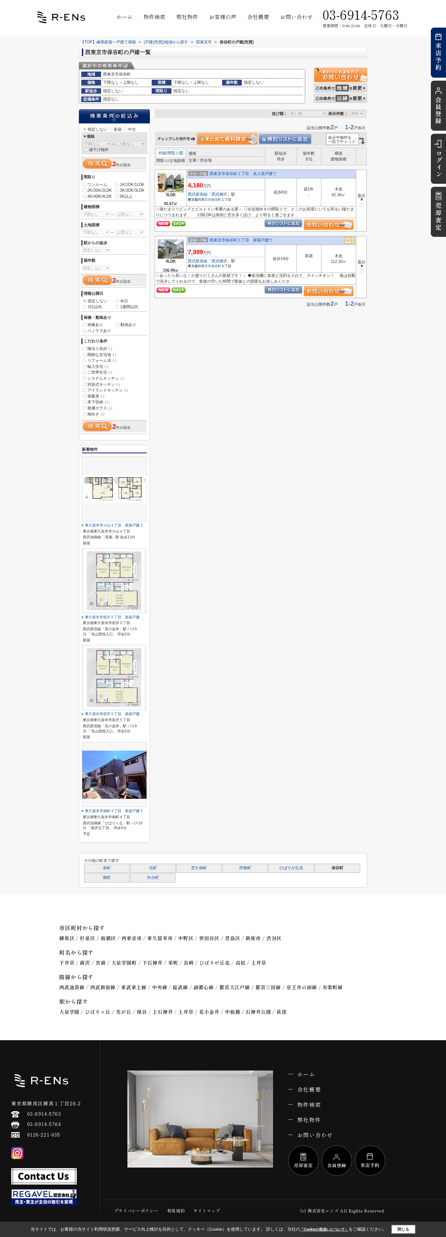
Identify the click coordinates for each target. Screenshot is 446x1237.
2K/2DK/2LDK (99, 190)
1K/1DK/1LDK (132, 184)
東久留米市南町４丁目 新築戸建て (114, 811)
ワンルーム (97, 184)
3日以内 (95, 306)
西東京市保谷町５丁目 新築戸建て (241, 240)
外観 (162, 153)
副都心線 (204, 987)
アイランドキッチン (107, 390)
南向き (95, 414)
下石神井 (152, 962)
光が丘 (123, 1011)
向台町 (153, 878)
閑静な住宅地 (101, 354)
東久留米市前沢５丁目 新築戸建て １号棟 (121, 714)
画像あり (95, 324)
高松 (240, 962)
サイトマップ (206, 1211)
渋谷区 (274, 938)
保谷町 (216, 199)
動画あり (128, 324)
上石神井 (162, 1011)
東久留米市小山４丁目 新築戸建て (114, 525)
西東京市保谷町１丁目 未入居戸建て (243, 173)
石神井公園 (258, 1011)
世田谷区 (209, 938)
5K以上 (126, 196)
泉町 (107, 868)
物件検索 (154, 17)
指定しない (97, 129)
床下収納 (97, 402)
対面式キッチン (103, 384)
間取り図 (175, 153)
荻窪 (281, 1011)
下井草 (66, 962)
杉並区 (87, 938)
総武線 (180, 987)
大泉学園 (69, 1011)
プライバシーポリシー (136, 1211)
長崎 (189, 962)
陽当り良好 (99, 348)
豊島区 (232, 938)
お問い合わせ (296, 17)
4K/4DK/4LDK (99, 196)
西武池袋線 (72, 987)
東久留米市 (160, 938)
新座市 (253, 938)
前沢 (85, 962)
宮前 (101, 962)
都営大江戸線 (234, 987)
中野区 (185, 938)
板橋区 (108, 938)
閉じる (403, 1229)
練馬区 (66, 938)
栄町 (173, 962)
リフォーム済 (101, 360)
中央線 (159, 987)
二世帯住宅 (99, 372)
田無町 (245, 868)
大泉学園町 (124, 962)
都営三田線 (268, 987)
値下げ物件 (99, 149)
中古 (132, 129)
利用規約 (176, 1211)
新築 (118, 129)
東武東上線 (134, 987)
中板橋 (232, 1011)
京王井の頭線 (301, 987)
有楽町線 (333, 987)
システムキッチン (105, 378)
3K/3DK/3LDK (132, 190)
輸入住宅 (97, 366)
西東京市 (204, 199)
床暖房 (95, 396)
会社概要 (258, 17)
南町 (107, 878)
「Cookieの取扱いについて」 (324, 1229)
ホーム (124, 17)
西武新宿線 (198, 194)
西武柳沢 (219, 194)
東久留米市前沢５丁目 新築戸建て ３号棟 (121, 617)
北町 (153, 868)
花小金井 (209, 1011)
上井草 (258, 962)
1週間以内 (129, 306)
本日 (124, 301)
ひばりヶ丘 (97, 1011)
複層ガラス (99, 408)
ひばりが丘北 (291, 868)
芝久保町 (199, 868)
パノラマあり (99, 330)
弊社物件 (187, 17)
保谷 (142, 1011)
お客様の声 (222, 17)
